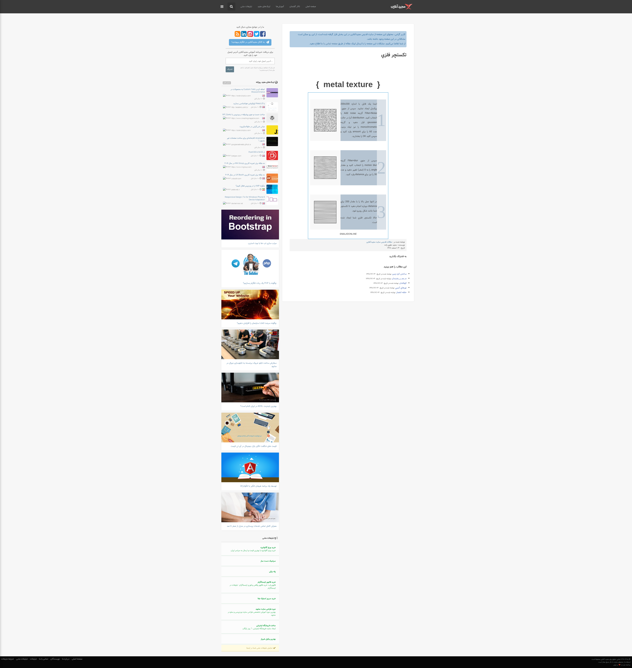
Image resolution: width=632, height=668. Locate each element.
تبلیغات (33, 659)
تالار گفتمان (295, 6)
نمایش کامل (227, 83)
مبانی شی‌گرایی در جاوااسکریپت (252, 126)
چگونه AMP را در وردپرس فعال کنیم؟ (250, 186)
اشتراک (230, 69)
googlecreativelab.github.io (241, 144)
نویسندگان (55, 659)
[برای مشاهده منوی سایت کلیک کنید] (222, 6)
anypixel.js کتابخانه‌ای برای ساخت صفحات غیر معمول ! (246, 139)
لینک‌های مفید (264, 6)
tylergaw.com (236, 156)
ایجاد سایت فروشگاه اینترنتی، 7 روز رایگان (259, 627)
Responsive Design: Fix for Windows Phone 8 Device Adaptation (245, 198)
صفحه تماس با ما (329, 44)
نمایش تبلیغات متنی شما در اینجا (259, 648)
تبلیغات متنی (246, 6)
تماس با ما (43, 659)
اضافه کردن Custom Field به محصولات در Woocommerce (248, 91)
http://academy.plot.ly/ (239, 107)
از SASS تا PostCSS (257, 152)
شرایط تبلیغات (7, 659)
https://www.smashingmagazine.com (245, 118)
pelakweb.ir (235, 189)
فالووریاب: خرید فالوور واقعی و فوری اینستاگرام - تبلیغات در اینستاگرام (253, 585)
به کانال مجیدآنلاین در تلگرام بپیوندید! (248, 42)
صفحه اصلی (310, 6)
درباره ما (65, 659)
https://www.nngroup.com (241, 167)
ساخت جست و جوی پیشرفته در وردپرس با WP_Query (243, 114)
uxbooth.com (236, 178)
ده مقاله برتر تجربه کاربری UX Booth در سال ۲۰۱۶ (245, 175)
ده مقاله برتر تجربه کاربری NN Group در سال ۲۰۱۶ (244, 163)
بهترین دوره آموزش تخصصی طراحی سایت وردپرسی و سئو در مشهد (252, 612)
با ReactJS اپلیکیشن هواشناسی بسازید (249, 103)
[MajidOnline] (401, 6)
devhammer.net (237, 203)
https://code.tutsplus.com (241, 95)
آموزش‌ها (280, 6)
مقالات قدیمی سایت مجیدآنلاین (379, 242)
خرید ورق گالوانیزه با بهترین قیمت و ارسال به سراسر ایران (253, 549)
